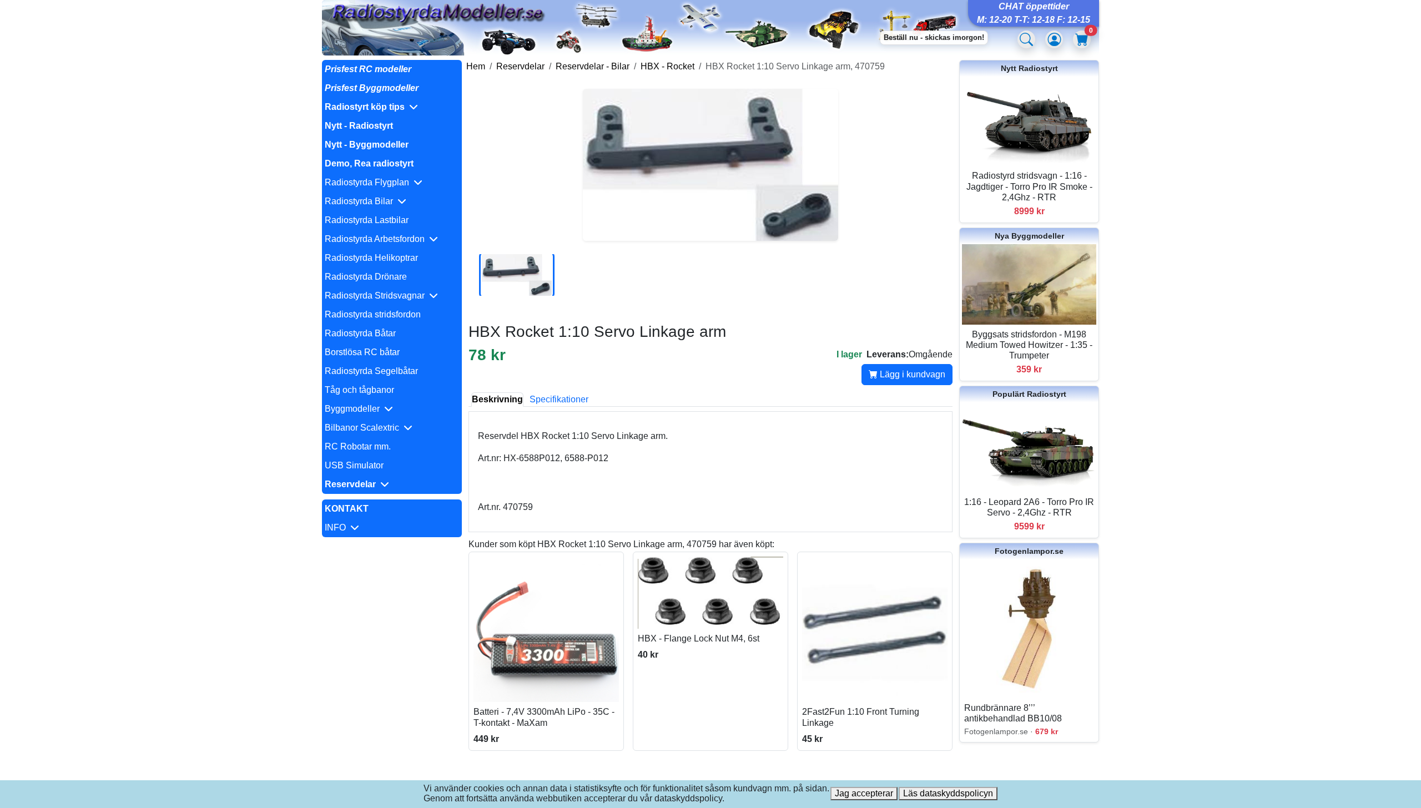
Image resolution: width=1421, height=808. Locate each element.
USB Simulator (354, 465)
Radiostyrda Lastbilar (367, 220)
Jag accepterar (864, 793)
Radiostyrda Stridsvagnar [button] (377, 295)
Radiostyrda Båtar (360, 333)
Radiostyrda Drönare (366, 276)
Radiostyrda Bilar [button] (361, 201)
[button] (392, 107)
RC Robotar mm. (358, 446)
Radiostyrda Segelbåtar (371, 371)
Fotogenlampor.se (1029, 551)
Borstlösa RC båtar (362, 352)
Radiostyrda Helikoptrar (371, 257)
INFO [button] (337, 527)
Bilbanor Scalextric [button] (364, 427)
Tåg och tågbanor (359, 390)
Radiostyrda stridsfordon (373, 314)
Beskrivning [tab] (497, 399)
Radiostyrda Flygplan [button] (369, 182)
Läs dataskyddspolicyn (948, 793)
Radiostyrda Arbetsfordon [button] (377, 239)
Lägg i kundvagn (911, 374)
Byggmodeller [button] (354, 408)
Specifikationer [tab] (559, 399)
